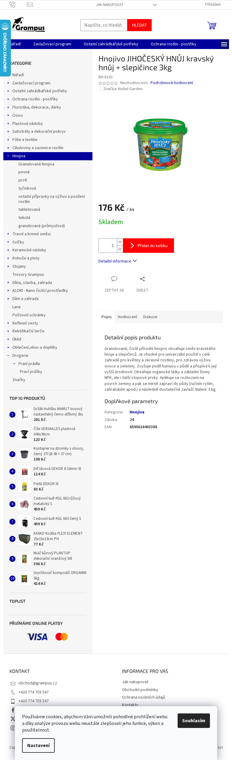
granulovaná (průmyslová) (41, 226)
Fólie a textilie (24, 140)
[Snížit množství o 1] (120, 249)
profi (22, 180)
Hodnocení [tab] (127, 317)
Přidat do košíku (152, 245)
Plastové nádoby (27, 124)
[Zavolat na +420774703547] (18, 4)
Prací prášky (31, 372)
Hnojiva (18, 156)
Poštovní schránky (29, 315)
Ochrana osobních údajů (143, 697)
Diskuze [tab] (150, 317)
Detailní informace (114, 261)
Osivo (17, 116)
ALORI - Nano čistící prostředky (40, 291)
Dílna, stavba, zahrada (32, 283)
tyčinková (27, 188)
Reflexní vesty (25, 323)
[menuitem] (15, 44)
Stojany (19, 266)
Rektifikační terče (28, 331)
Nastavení (38, 745)
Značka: (123, 89)
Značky (18, 380)
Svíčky (18, 242)
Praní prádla (29, 364)
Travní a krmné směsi (31, 234)
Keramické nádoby (29, 250)
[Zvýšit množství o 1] (120, 242)
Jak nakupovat (110, 5)
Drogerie (20, 356)
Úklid (16, 339)
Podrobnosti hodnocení (171, 83)
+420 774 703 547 (33, 692)
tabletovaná (29, 210)
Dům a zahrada (25, 299)
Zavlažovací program (31, 83)
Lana (16, 307)
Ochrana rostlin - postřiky (35, 99)
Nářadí (18, 75)
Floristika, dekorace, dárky (36, 107)
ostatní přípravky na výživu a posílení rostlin (51, 199)
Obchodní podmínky (140, 690)
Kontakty (130, 705)
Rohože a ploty (26, 258)
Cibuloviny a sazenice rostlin (37, 148)
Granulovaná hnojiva (36, 164)
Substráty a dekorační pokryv (39, 132)
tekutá (24, 218)
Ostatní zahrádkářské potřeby (39, 91)
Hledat (139, 25)
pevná (24, 172)
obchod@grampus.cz (37, 683)
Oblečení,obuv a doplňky (34, 347)
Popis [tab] (107, 317)
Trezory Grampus (28, 275)
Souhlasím (193, 720)
